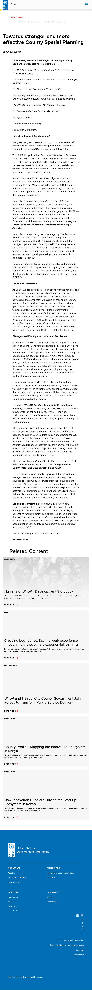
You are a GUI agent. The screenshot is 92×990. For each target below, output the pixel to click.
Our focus (51, 877)
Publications (13, 906)
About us (11, 873)
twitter (83, 961)
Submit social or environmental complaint (67, 945)
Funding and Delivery (17, 877)
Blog (10, 901)
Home (13, 17)
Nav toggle (86, 4)
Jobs (49, 897)
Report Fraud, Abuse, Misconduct (70, 940)
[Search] (82, 924)
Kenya (13, 4)
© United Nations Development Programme (26, 977)
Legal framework (15, 882)
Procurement (52, 901)
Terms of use (79, 954)
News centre (13, 897)
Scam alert (80, 949)
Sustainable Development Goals (60, 873)
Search (82, 4)
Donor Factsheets (15, 911)
